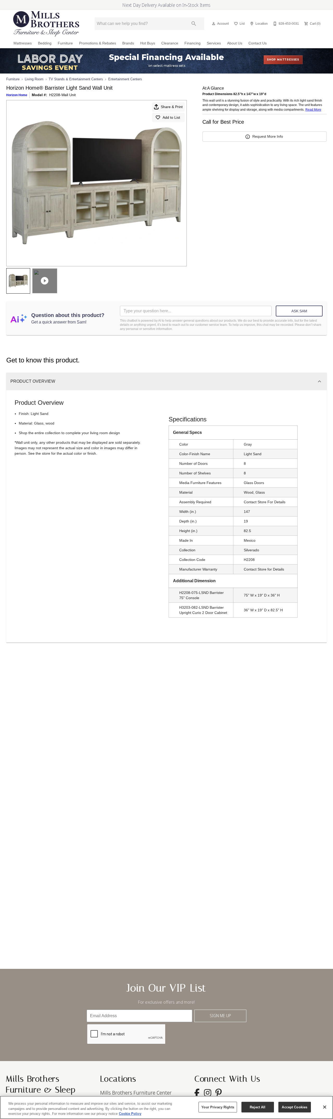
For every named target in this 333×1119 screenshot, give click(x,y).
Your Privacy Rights (217, 1107)
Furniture (65, 43)
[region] (166, 1107)
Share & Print (172, 107)
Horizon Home (16, 95)
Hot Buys (147, 43)
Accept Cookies (294, 1107)
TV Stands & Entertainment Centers (76, 79)
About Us (234, 43)
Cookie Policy (130, 1114)
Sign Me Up (220, 1015)
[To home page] (46, 24)
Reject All (257, 1107)
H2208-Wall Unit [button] (62, 95)
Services (214, 43)
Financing (192, 43)
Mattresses (23, 43)
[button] (213, 24)
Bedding (45, 43)
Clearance (169, 43)
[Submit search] (193, 23)
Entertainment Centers (125, 79)
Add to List (171, 117)
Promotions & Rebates (97, 43)
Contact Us (257, 43)
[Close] (324, 1107)
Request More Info (267, 136)
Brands (128, 43)
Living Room (34, 79)
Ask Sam (299, 311)
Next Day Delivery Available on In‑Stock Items (166, 5)
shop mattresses (283, 59)
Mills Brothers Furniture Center (136, 1092)
